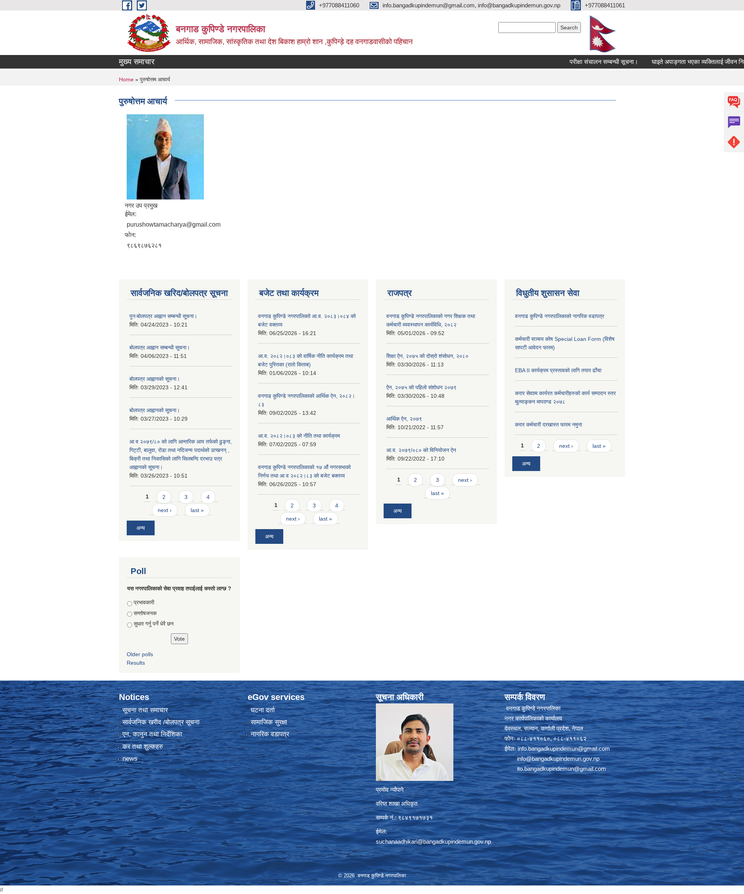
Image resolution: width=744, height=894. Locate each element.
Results (136, 663)
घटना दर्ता (263, 710)
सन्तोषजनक (145, 613)
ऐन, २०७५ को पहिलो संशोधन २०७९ (421, 387)
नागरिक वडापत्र (270, 734)
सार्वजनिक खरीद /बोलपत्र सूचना (161, 722)
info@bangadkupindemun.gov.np (558, 758)
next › (165, 510)
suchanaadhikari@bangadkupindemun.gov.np (433, 841)
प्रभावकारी (144, 602)
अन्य (140, 528)
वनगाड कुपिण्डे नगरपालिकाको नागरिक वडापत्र (559, 316)
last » (197, 510)
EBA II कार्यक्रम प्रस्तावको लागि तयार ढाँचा (558, 370)
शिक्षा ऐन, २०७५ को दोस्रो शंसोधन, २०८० (427, 356)
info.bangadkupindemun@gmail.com (564, 748)
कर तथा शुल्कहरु (142, 746)
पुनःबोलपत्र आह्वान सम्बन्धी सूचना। (163, 316)
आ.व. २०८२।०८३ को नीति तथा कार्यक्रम (299, 436)
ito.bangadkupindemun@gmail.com (561, 768)
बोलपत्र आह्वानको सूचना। (154, 379)
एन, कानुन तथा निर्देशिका (152, 734)
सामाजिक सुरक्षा (269, 722)
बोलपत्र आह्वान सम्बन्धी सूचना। (159, 347)
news (130, 758)
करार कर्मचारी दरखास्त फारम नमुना (548, 424)
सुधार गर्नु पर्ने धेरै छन (154, 624)
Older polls (140, 654)
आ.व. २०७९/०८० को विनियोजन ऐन (421, 450)
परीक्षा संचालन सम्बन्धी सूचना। (578, 61)
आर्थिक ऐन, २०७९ (404, 419)
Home (126, 79)
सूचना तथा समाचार (145, 710)
